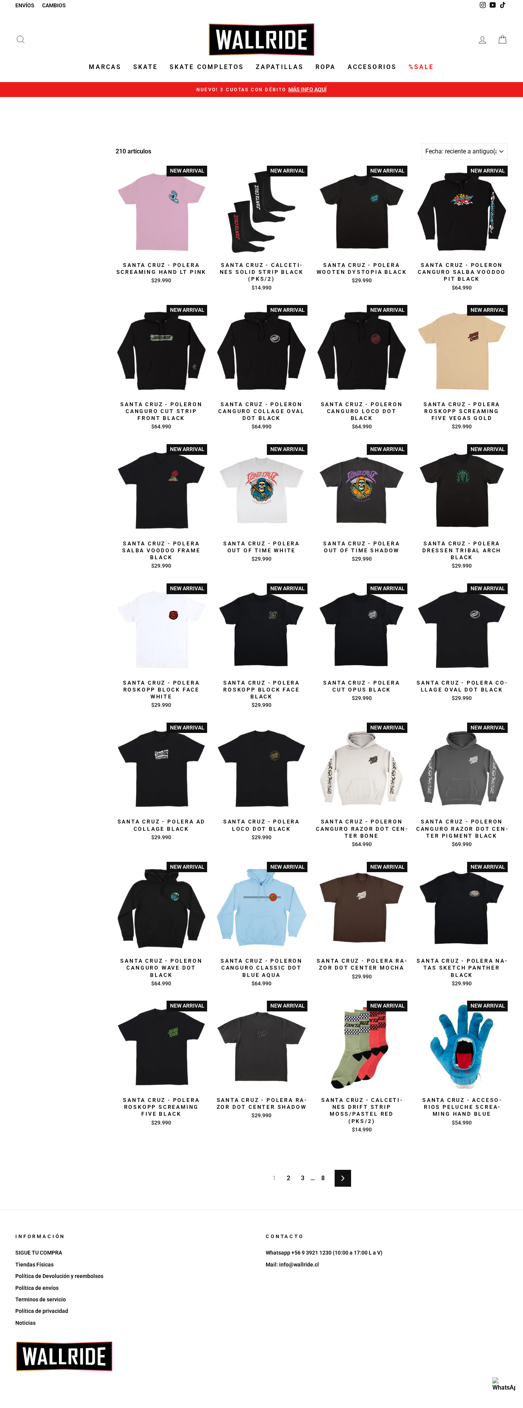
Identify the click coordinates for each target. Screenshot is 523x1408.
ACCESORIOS (372, 67)
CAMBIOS (54, 5)
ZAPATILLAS (280, 67)
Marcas (105, 67)
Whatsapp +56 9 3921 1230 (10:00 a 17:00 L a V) (324, 1253)
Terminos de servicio (40, 1299)
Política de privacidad (41, 1311)
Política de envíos (37, 1288)
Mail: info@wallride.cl (292, 1264)
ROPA (325, 67)
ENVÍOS (24, 5)
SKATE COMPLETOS (207, 67)
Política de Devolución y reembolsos (59, 1276)
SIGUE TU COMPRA (38, 1253)
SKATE (145, 67)
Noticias (25, 1323)
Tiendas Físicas (34, 1264)
